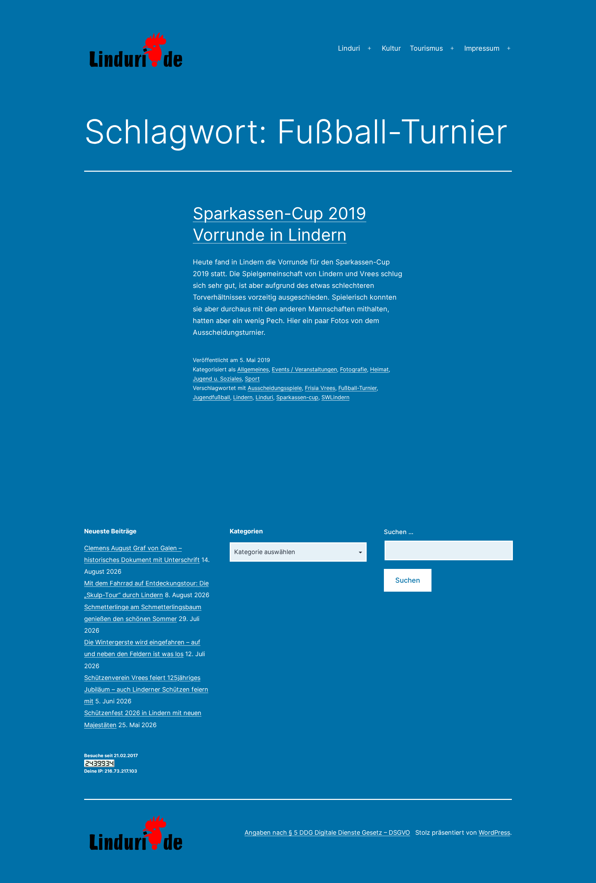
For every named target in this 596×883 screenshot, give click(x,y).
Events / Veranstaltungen (304, 369)
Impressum (481, 48)
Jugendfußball (211, 397)
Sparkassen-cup (297, 397)
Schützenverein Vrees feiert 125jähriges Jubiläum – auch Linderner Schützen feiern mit (146, 689)
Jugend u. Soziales (217, 378)
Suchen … (399, 531)
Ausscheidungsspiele (275, 387)
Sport (252, 378)
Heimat (379, 369)
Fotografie (353, 369)
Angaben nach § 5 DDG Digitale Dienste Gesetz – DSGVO (327, 832)
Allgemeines (253, 369)
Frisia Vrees (320, 387)
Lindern (242, 397)
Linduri (349, 48)
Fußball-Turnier (357, 387)
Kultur (391, 48)
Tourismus (426, 48)
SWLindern (335, 397)
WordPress (494, 832)
